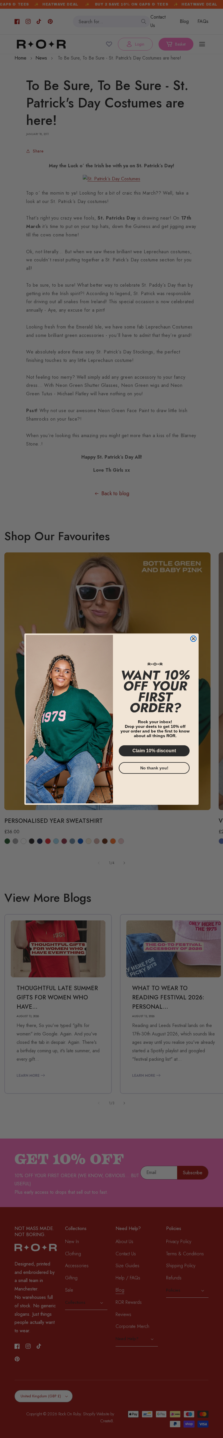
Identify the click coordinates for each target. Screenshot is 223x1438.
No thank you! (154, 768)
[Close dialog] (193, 639)
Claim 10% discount (154, 750)
